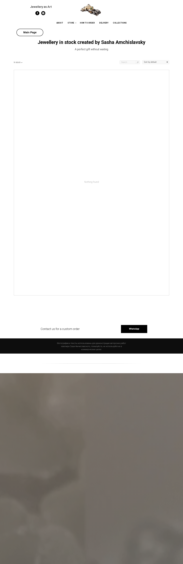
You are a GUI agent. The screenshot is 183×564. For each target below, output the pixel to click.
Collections (120, 23)
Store (71, 23)
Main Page (30, 32)
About (59, 23)
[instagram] (43, 14)
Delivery (103, 23)
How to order (87, 23)
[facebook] (37, 14)
